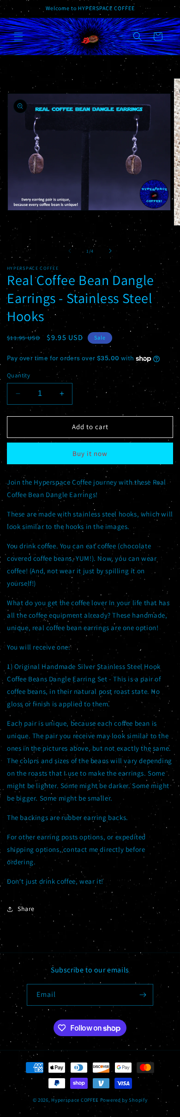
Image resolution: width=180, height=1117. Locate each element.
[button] (18, 36)
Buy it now (90, 453)
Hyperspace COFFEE (75, 1100)
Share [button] (26, 909)
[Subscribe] (142, 995)
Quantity (18, 375)
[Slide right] (110, 251)
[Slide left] (70, 251)
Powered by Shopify (124, 1100)
